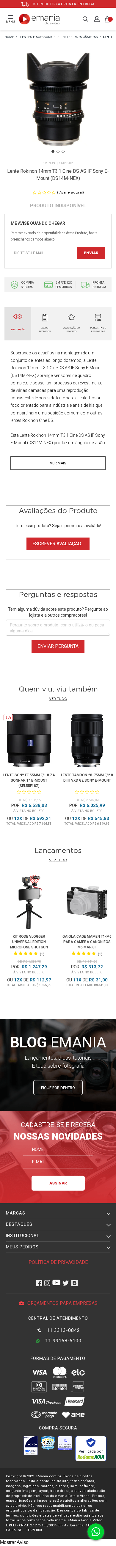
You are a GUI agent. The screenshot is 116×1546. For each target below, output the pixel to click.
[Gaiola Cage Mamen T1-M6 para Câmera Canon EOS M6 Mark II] (87, 903)
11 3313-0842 (62, 1330)
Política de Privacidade (58, 1262)
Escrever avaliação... (58, 543)
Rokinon (48, 163)
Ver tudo (58, 698)
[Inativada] (30, 1445)
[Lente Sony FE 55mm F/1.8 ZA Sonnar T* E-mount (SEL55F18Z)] (29, 741)
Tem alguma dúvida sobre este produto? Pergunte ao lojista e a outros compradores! (58, 612)
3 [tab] (63, 151)
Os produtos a (63, 4)
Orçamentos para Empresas (62, 1303)
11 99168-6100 (62, 1341)
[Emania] (39, 19)
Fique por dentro (58, 1087)
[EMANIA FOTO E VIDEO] (9, 37)
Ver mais (58, 463)
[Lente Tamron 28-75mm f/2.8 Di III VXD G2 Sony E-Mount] (87, 741)
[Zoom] (58, 107)
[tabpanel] (58, 107)
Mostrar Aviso (14, 1542)
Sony (80, 367)
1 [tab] (52, 151)
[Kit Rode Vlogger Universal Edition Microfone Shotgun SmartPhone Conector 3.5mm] (29, 903)
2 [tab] (58, 151)
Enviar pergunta (58, 646)
